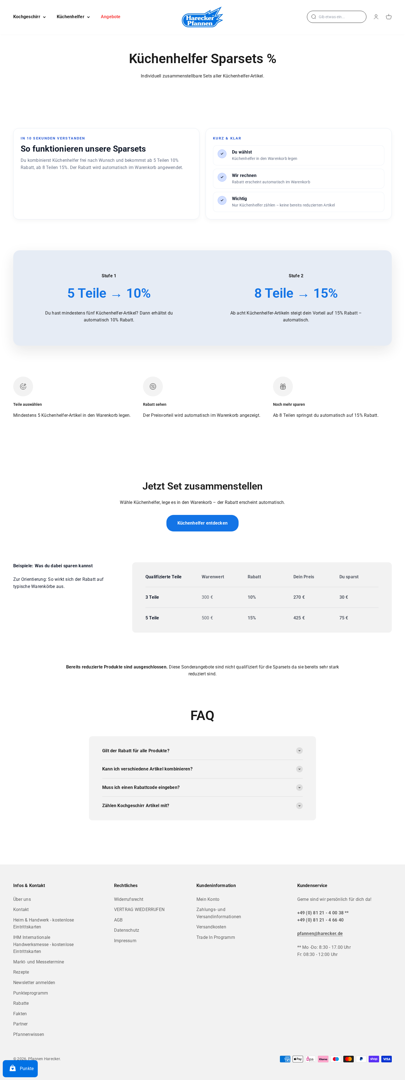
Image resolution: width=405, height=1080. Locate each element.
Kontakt (21, 909)
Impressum (125, 940)
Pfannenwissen (28, 1034)
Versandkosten (211, 926)
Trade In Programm (215, 937)
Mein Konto (207, 899)
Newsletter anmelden (34, 982)
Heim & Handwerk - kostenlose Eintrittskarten (43, 923)
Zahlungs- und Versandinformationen (218, 913)
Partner (20, 1024)
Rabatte (21, 1003)
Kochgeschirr (26, 16)
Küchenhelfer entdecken (202, 523)
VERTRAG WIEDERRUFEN (139, 909)
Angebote (111, 16)
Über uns (22, 899)
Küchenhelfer (70, 16)
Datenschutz (126, 930)
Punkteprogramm (30, 993)
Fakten (20, 1013)
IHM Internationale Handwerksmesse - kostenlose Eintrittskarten (43, 944)
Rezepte (21, 972)
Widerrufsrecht (128, 899)
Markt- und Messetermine (38, 962)
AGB (118, 920)
